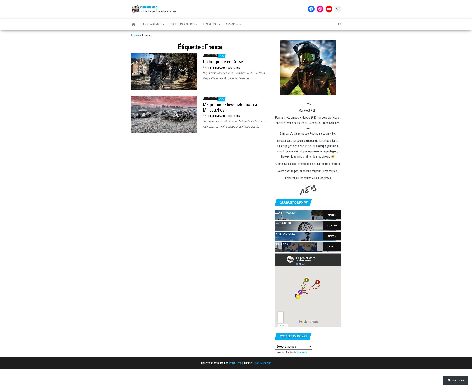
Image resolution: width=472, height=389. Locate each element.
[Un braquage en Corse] (164, 71)
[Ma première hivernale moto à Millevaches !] (164, 114)
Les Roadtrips (152, 24)
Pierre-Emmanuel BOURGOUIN (223, 67)
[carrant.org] (133, 24)
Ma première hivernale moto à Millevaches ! (230, 107)
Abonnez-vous (455, 380)
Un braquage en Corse (223, 61)
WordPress (235, 363)
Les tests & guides (182, 24)
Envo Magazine (262, 363)
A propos (232, 24)
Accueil (135, 35)
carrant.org (148, 7)
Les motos (210, 24)
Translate (301, 352)
